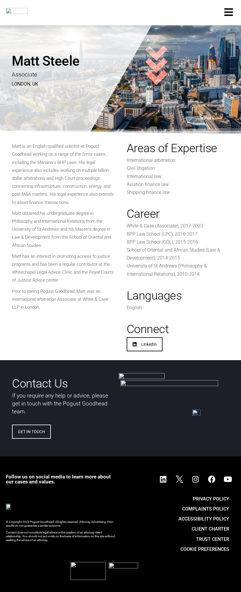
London (21, 84)
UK (35, 84)
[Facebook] (211, 479)
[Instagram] (195, 479)
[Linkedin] (163, 479)
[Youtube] (227, 479)
